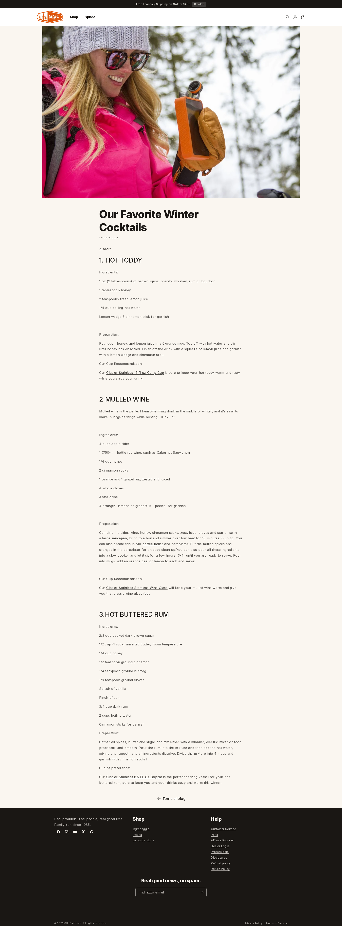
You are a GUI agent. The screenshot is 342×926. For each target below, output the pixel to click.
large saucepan (114, 538)
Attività (137, 834)
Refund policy (221, 863)
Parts (214, 834)
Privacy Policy (253, 923)
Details (199, 4)
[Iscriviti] (202, 892)
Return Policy (220, 869)
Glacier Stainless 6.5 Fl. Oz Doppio (134, 777)
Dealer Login (220, 846)
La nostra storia (143, 840)
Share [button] (107, 249)
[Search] (288, 17)
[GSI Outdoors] (49, 17)
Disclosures (219, 857)
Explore (89, 17)
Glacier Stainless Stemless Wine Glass (136, 588)
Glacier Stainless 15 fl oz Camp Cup (135, 373)
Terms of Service (277, 923)
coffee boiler (153, 544)
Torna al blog (174, 799)
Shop (74, 17)
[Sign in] (295, 17)
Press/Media (220, 851)
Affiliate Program (222, 840)
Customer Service (223, 829)
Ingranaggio (141, 829)
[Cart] (303, 17)
